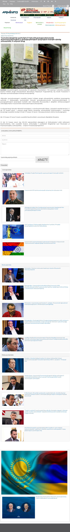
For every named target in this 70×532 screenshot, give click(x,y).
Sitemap (5, 1)
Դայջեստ (29, 22)
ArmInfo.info (13, 17)
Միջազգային (37, 17)
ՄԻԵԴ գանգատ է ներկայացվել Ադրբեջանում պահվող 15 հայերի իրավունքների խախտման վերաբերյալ (42, 225)
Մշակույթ (13, 20)
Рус (8, 4)
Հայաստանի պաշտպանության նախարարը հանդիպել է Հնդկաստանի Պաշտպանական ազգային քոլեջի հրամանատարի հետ (44, 242)
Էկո (25, 20)
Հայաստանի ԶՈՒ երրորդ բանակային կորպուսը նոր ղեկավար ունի (43, 190)
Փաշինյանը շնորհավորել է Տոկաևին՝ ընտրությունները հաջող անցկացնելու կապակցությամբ (51, 497)
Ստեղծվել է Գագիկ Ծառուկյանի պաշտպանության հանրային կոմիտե (44, 173)
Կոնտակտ (34, 1)
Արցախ (49, 17)
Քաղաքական (25, 17)
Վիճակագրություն (60, 25)
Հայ (4, 4)
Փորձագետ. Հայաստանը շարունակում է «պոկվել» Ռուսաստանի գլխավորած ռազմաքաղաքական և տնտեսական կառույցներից (46, 303)
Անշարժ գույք (7, 27)
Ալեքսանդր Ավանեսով (7, 35)
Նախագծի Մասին (23, 1)
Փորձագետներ (6, 265)
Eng (11, 4)
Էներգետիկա (50, 22)
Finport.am (7, 22)
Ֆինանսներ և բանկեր (40, 23)
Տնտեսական (19, 22)
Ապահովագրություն (60, 22)
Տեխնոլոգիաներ (50, 25)
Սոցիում (61, 17)
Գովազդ (12, 1)
